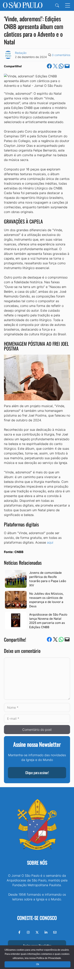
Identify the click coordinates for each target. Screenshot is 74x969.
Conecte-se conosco (37, 917)
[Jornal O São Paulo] (22, 5)
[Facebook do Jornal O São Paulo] (19, 932)
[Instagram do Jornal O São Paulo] (28, 932)
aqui (50, 542)
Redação (20, 52)
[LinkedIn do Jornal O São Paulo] (46, 932)
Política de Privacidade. (49, 958)
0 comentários (61, 55)
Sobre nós (37, 862)
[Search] (57, 5)
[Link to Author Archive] (8, 55)
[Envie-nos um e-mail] (55, 932)
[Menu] (67, 5)
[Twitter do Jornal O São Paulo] (37, 932)
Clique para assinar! (37, 772)
